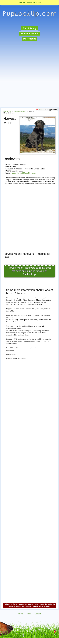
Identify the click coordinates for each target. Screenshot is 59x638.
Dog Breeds (7, 111)
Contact (38, 614)
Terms (28, 614)
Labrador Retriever (20, 111)
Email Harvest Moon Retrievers (24, 173)
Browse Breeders (29, 33)
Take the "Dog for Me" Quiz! (29, 2)
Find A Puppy (29, 28)
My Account (29, 39)
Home (20, 614)
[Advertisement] (29, 74)
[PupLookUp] (29, 17)
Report (41, 110)
